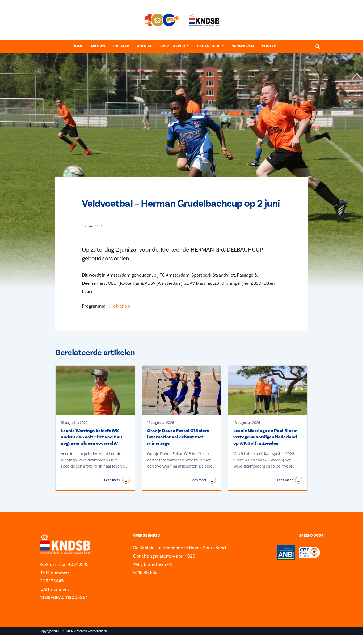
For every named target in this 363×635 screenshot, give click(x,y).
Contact (270, 46)
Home (78, 46)
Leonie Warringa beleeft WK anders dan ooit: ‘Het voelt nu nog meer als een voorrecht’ (91, 437)
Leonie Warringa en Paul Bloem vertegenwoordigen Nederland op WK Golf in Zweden (265, 437)
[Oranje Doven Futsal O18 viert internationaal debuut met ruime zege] (181, 390)
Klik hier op (119, 306)
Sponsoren (243, 46)
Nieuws (98, 46)
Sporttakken (172, 46)
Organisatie (208, 46)
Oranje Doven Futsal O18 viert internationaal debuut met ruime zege (178, 437)
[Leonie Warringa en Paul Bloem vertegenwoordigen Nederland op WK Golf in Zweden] (267, 390)
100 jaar (121, 46)
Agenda (144, 46)
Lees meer (116, 480)
